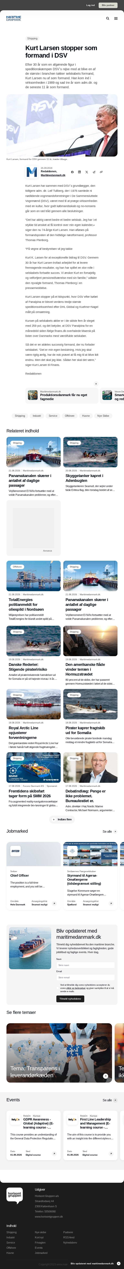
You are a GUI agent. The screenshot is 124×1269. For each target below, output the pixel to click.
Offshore (11, 1247)
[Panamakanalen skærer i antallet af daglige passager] (33, 467)
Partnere (68, 1232)
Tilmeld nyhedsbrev (70, 998)
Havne (10, 1253)
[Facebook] (72, 172)
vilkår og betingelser (76, 988)
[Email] (94, 172)
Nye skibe (40, 1232)
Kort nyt (39, 1237)
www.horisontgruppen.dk (48, 1216)
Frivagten (40, 1242)
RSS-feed (68, 1237)
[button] (96, 383)
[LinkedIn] (79, 172)
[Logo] (13, 18)
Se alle (107, 831)
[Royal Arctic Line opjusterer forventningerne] (33, 719)
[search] (107, 18)
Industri (10, 1237)
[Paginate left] (9, 876)
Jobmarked (41, 1253)
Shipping (11, 1232)
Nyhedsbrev (70, 1242)
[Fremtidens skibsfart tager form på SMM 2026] (33, 780)
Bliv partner (108, 5)
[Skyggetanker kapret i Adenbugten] (90, 464)
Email (59, 971)
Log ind (90, 5)
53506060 (50, 1211)
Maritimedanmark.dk (53, 175)
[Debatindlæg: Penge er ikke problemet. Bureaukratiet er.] (90, 782)
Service (10, 1242)
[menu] (116, 18)
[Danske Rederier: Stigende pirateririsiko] (33, 653)
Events (39, 1247)
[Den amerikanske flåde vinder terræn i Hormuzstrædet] (90, 656)
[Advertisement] (33, 528)
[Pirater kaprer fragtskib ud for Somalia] (90, 716)
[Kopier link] (101, 172)
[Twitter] (87, 172)
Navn (59, 959)
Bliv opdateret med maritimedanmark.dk (92, 1263)
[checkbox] (57, 988)
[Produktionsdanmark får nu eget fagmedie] (61, 396)
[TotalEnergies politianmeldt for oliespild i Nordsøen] (33, 591)
